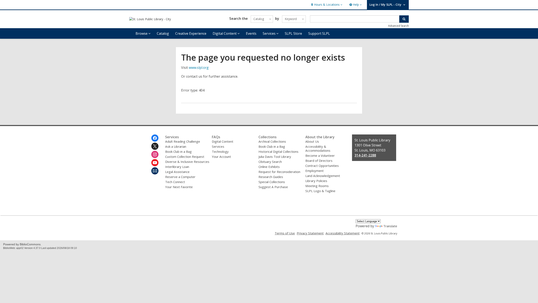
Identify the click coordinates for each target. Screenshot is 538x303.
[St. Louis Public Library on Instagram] (154, 154)
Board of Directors (318, 160)
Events (251, 33)
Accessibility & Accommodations (317, 148)
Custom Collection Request (184, 156)
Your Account (221, 156)
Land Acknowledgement (322, 176)
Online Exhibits (269, 167)
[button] (326, 4)
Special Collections (271, 182)
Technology (220, 151)
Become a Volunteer (320, 155)
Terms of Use (285, 233)
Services (218, 146)
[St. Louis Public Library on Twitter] (154, 146)
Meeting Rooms (317, 186)
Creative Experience (190, 33)
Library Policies (316, 181)
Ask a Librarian (175, 146)
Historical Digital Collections (278, 151)
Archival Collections (272, 141)
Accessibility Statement (343, 233)
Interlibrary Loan (177, 167)
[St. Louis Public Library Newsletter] (154, 170)
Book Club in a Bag (178, 151)
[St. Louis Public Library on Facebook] (154, 138)
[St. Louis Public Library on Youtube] (154, 162)
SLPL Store (293, 33)
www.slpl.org (199, 67)
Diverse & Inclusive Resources (187, 161)
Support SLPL (319, 33)
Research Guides (270, 177)
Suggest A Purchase (273, 187)
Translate (390, 226)
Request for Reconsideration (279, 172)
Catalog (163, 33)
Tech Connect (175, 182)
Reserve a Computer (180, 177)
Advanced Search (398, 26)
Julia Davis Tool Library (274, 156)
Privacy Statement (310, 233)
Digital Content (222, 141)
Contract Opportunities (322, 165)
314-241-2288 (365, 155)
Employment (314, 171)
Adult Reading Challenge (182, 141)
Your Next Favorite (179, 187)
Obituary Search (270, 161)
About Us (312, 141)
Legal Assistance (177, 172)
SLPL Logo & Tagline (320, 191)
